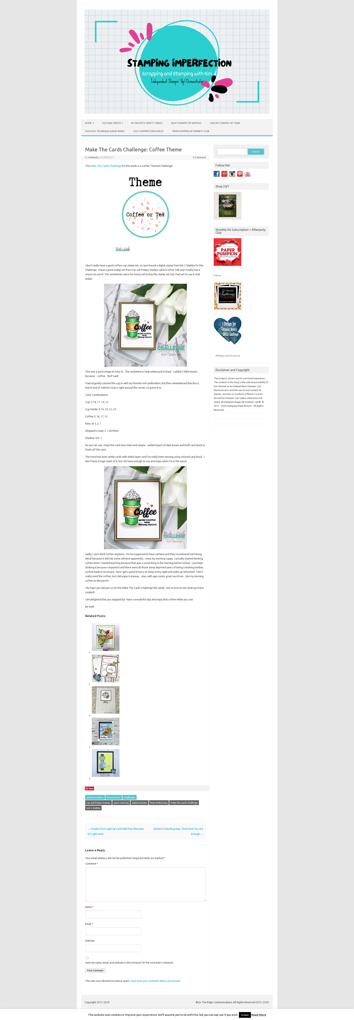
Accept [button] (245, 1015)
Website (90, 940)
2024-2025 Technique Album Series (104, 131)
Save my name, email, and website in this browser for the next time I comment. (129, 962)
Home (88, 123)
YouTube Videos (111, 123)
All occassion (114, 797)
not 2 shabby (93, 808)
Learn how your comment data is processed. (155, 980)
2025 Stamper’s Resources (148, 131)
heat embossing (158, 802)
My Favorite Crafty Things (146, 123)
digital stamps (139, 802)
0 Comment (199, 157)
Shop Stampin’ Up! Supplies (186, 123)
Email (89, 923)
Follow (217, 275)
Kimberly (93, 157)
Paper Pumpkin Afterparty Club (190, 131)
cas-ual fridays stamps (98, 802)
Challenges (129, 797)
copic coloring (121, 802)
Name (89, 907)
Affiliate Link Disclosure (228, 355)
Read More (258, 1014)
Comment (91, 863)
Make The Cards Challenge (105, 165)
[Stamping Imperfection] (177, 112)
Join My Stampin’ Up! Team (225, 123)
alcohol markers (95, 797)
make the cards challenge (184, 802)
